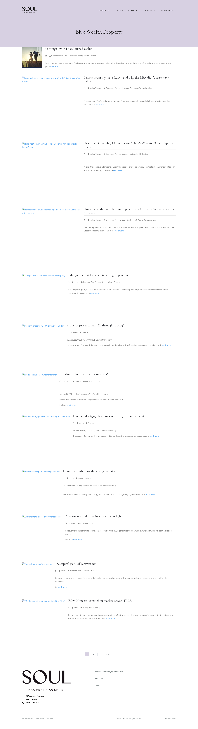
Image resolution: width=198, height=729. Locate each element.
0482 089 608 (32, 702)
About (148, 10)
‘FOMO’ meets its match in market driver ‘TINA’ (100, 601)
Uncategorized (150, 220)
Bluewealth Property (75, 56)
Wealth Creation (90, 56)
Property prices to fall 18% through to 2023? (95, 325)
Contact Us (167, 10)
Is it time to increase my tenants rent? (84, 374)
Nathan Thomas (57, 56)
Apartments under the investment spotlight (93, 516)
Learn (124, 220)
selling (97, 608)
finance (85, 332)
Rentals (132, 10)
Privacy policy (27, 719)
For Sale (104, 10)
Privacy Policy (170, 719)
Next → (109, 654)
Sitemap (50, 719)
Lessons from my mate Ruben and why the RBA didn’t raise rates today (126, 79)
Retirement (134, 88)
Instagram (99, 685)
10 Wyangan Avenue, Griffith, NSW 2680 (35, 697)
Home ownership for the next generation (89, 471)
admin (76, 282)
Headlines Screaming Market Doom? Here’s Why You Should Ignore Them (128, 145)
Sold (120, 10)
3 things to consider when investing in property (99, 275)
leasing (85, 381)
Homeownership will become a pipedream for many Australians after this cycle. (129, 211)
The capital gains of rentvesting (75, 564)
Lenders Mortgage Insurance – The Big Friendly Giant (108, 416)
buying (124, 154)
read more (55, 66)
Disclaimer (40, 719)
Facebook (99, 678)
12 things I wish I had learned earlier (69, 49)
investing (125, 88)
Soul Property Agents (135, 220)
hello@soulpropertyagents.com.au (109, 672)
